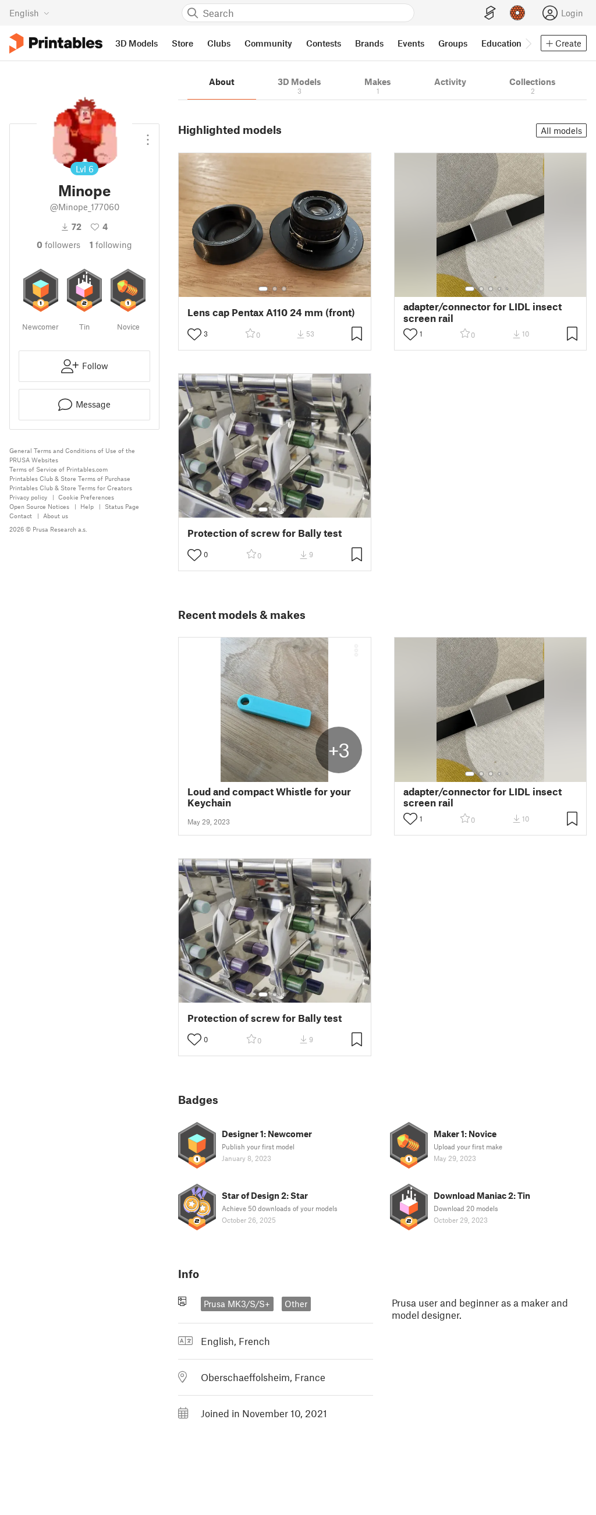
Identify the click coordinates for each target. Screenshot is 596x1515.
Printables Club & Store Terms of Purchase (69, 478)
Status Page (122, 506)
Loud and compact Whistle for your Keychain (269, 797)
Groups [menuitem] (452, 43)
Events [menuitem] (411, 43)
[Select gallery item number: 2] (274, 288)
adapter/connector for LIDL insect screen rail (482, 312)
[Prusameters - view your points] (517, 12)
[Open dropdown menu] (147, 135)
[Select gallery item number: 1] (263, 288)
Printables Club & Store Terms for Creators (70, 487)
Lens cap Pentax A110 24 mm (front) (271, 312)
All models (561, 130)
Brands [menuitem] (369, 43)
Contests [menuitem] (323, 43)
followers (58, 244)
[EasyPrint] (490, 13)
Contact (20, 515)
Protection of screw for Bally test (264, 533)
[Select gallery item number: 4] (500, 288)
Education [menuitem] (501, 43)
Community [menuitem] (268, 43)
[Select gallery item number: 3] (284, 288)
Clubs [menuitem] (218, 43)
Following (111, 244)
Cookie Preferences (86, 497)
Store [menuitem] (182, 43)
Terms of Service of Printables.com (58, 469)
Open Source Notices (39, 506)
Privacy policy (28, 497)
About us (55, 515)
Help (87, 506)
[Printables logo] (55, 43)
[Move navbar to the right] (527, 43)
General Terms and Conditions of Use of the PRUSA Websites (72, 455)
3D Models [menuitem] (136, 43)
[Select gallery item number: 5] (508, 288)
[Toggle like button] (194, 334)
